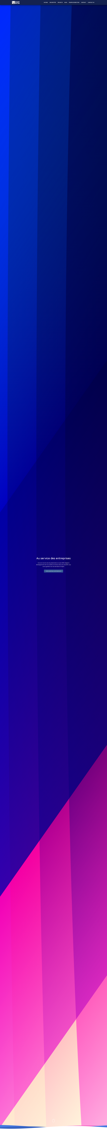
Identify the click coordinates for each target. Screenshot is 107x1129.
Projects (60, 2)
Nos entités (53, 2)
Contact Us (91, 2)
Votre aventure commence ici (53, 571)
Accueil (46, 2)
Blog (65, 2)
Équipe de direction (74, 2)
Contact (83, 2)
